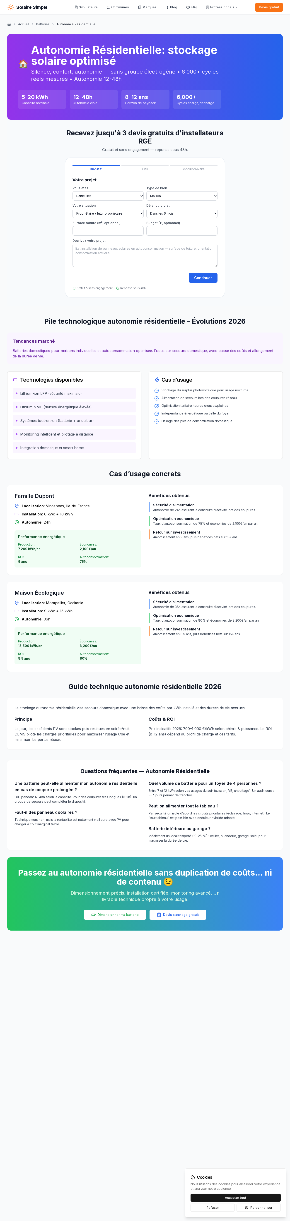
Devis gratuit (269, 7)
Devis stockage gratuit (181, 915)
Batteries (42, 24)
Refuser (212, 1207)
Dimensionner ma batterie (118, 915)
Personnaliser (261, 1207)
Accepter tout (235, 1197)
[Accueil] (9, 24)
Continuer (203, 277)
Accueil (23, 24)
